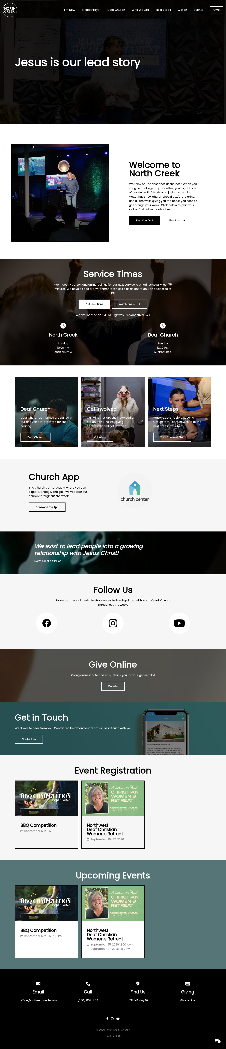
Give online (187, 1000)
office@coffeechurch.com (38, 1000)
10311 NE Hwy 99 (138, 1000)
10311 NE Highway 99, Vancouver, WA (126, 315)
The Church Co (113, 1036)
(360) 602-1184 (88, 1000)
